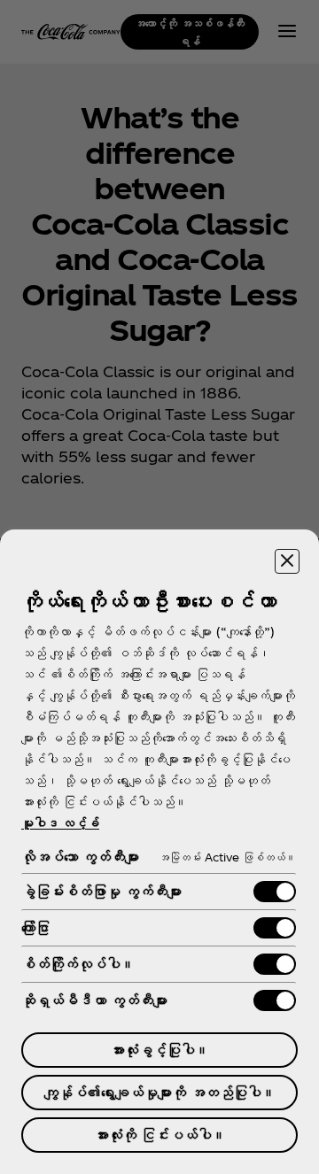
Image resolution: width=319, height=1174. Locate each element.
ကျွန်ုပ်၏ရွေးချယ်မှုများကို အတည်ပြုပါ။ (160, 1092)
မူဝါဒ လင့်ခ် (60, 822)
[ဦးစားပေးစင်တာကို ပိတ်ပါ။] (287, 561)
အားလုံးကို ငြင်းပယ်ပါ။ (160, 1134)
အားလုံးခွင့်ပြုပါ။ (159, 1049)
